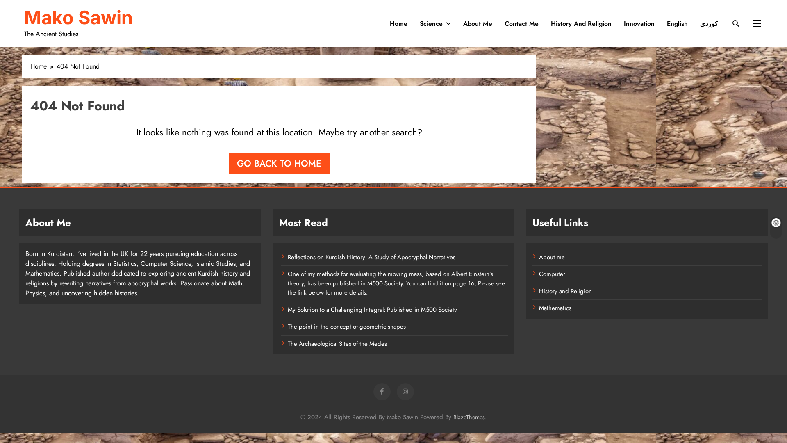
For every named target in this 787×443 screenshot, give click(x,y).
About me (552, 257)
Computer (552, 274)
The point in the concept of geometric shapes (347, 326)
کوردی (709, 23)
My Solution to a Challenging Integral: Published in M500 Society (372, 309)
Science (431, 23)
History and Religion (581, 23)
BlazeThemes (469, 417)
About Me (477, 23)
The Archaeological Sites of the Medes (337, 343)
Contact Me (522, 23)
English (677, 23)
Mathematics (555, 308)
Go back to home (279, 163)
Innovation (639, 23)
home (398, 23)
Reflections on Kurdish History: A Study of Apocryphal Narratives (371, 257)
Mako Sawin (78, 17)
